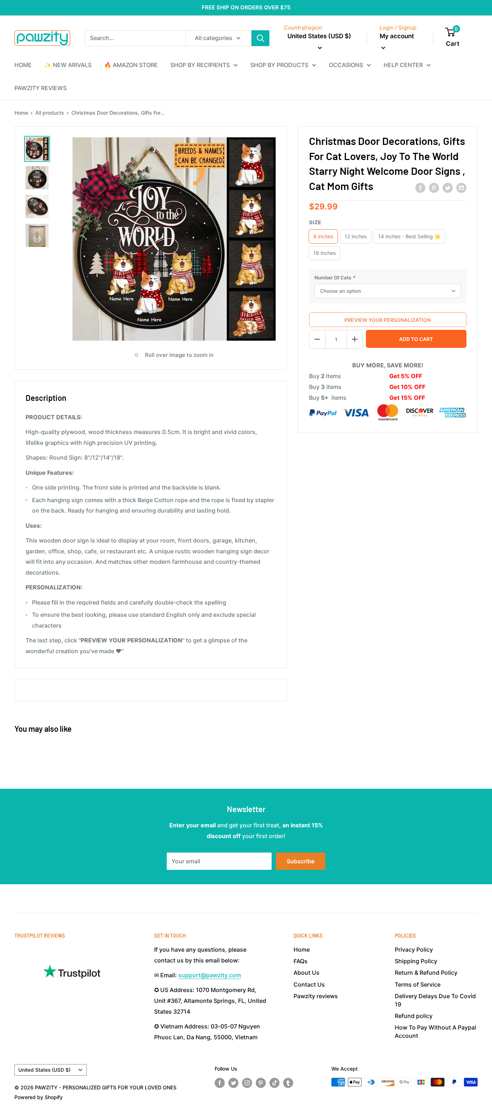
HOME (23, 64)
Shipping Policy (416, 961)
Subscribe (300, 861)
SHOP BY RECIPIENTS (200, 64)
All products (49, 113)
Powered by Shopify (38, 1097)
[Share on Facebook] (420, 187)
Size (315, 222)
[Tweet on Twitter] (448, 187)
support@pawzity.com (209, 975)
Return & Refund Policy (426, 972)
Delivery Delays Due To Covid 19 (435, 1000)
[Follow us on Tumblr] (288, 1083)
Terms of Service (417, 984)
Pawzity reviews (316, 996)
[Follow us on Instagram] (247, 1083)
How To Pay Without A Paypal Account (435, 1031)
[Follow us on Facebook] (220, 1083)
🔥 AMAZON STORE (131, 64)
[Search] (260, 38)
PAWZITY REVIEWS (40, 88)
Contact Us (309, 984)
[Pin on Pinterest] (434, 187)
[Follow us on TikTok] (274, 1083)
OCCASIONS (346, 64)
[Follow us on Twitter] (233, 1083)
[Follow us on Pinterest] (261, 1083)
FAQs (301, 961)
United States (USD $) (44, 1070)
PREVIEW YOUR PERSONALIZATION (387, 320)
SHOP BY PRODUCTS (279, 64)
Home (21, 113)
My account (397, 36)
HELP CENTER (403, 64)
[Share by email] (461, 187)
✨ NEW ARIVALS (67, 64)
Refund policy (414, 1015)
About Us (306, 972)
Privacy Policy (414, 949)
